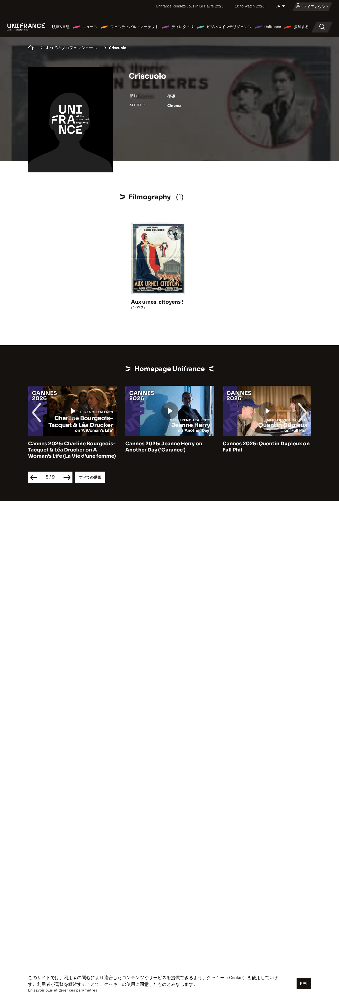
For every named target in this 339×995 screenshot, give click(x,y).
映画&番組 (60, 26)
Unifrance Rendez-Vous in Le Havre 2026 (190, 6)
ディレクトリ (182, 26)
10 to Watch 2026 (250, 6)
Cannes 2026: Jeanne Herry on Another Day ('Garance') (163, 447)
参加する (301, 26)
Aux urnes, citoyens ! (157, 302)
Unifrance (272, 26)
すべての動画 (90, 477)
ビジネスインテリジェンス (229, 26)
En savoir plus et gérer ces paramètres (62, 990)
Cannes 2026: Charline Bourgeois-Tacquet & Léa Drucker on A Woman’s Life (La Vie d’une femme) (72, 450)
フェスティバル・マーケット (134, 26)
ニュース (89, 26)
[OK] (303, 983)
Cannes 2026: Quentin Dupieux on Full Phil (266, 447)
